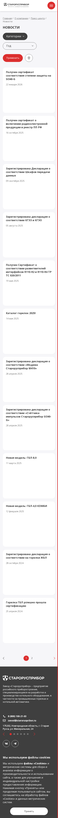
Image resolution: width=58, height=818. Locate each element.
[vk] (6, 743)
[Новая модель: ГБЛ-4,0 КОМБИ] (29, 524)
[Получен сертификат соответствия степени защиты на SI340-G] (29, 90)
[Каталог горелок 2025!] (29, 331)
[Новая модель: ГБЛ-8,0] (29, 476)
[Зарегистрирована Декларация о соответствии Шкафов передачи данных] (29, 186)
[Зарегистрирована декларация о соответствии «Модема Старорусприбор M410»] (29, 379)
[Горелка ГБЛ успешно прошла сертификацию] (29, 620)
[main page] (23, 678)
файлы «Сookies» (35, 763)
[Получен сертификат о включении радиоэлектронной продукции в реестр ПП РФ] (29, 138)
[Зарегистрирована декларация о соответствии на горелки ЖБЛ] (29, 572)
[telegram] (15, 743)
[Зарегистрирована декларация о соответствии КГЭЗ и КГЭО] (29, 235)
